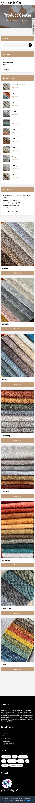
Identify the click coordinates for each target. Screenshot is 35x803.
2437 (13, 139)
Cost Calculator (7, 736)
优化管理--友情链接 (8, 744)
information (6, 756)
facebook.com (7, 738)
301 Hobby (15, 112)
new (4, 761)
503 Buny (14, 166)
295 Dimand (6, 608)
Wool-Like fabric (24, 20)
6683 (13, 175)
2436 (13, 148)
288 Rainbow (15, 121)
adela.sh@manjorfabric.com (14, 203)
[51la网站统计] (27, 800)
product (21, 761)
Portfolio (5, 733)
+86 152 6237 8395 (11, 200)
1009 (13, 102)
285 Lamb (6, 560)
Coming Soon (6, 741)
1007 (13, 93)
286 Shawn (6, 491)
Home (7, 20)
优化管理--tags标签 (16, 765)
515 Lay (14, 157)
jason (14, 756)
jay (27, 761)
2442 (4, 664)
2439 (13, 130)
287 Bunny (6, 435)
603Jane (5, 380)
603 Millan (6, 324)
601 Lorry (5, 268)
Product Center (14, 20)
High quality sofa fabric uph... (20, 84)
